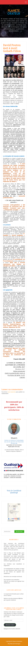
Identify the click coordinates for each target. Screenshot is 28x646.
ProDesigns (17, 643)
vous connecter (12, 392)
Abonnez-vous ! (10, 625)
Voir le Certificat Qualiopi (14, 492)
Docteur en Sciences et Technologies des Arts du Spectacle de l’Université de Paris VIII (14, 442)
